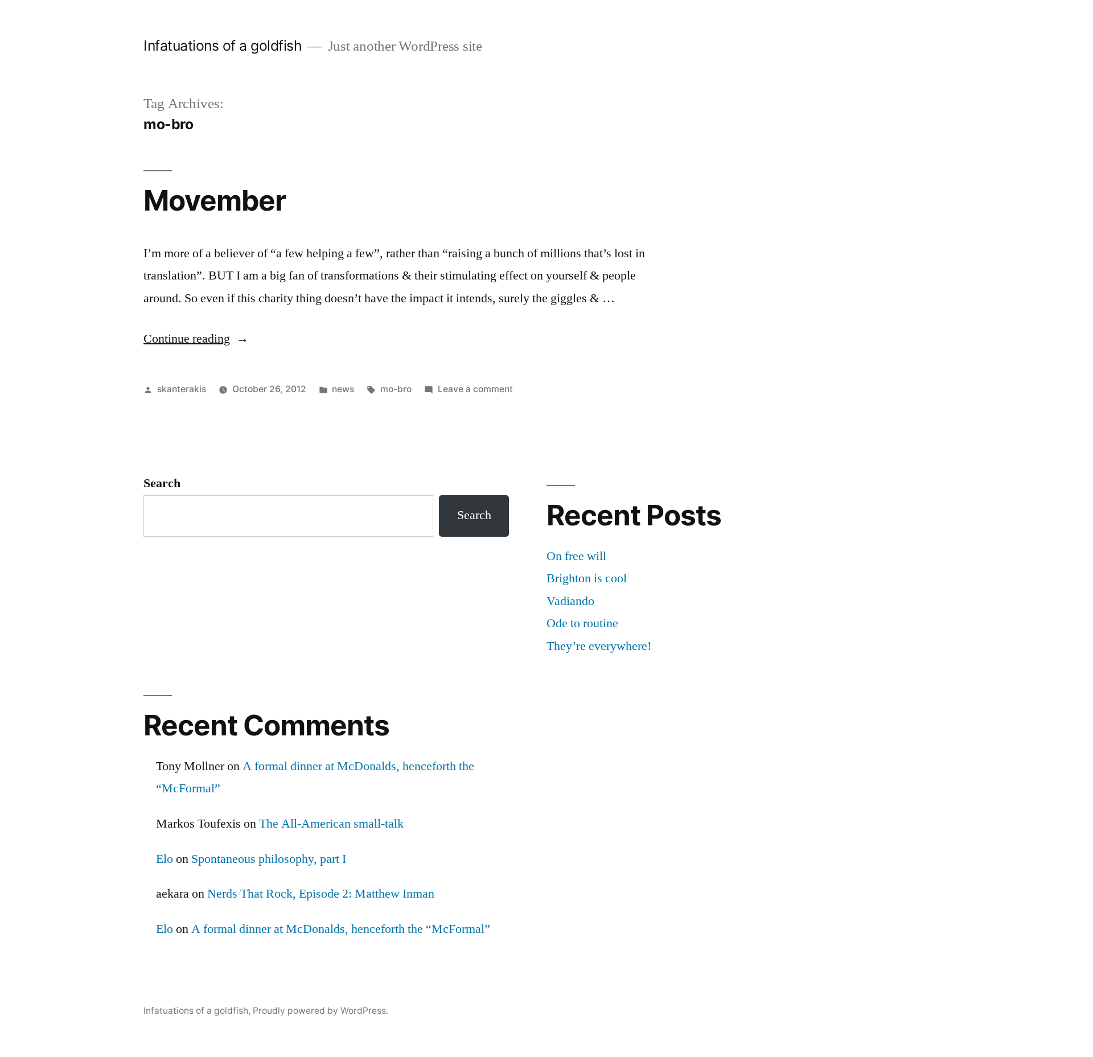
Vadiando (570, 601)
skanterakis (181, 389)
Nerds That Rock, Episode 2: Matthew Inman (320, 894)
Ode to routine (582, 623)
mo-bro (396, 389)
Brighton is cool (586, 578)
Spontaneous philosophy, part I (268, 859)
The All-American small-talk (331, 824)
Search (161, 483)
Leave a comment (475, 389)
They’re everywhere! (598, 646)
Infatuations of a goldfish (222, 45)
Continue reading (196, 339)
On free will (576, 556)
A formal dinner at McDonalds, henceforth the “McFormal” (340, 929)
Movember (214, 200)
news (343, 389)
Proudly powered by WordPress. (320, 1010)
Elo (164, 859)
